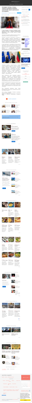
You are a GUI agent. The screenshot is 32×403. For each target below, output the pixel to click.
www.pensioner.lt (23, 390)
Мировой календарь (15, 345)
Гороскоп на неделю (25, 58)
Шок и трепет (4, 280)
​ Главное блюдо (10, 260)
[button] (3, 307)
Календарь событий (5, 345)
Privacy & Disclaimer (15, 399)
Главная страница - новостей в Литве (14, 4)
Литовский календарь (6, 345)
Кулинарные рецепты (4, 203)
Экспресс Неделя (4, 202)
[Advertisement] (16, 146)
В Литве (22, 4)
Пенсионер (5, 172)
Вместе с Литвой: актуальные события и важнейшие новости (5, 179)
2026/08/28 (13, 123)
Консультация (4, 125)
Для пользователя (25, 74)
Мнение (13, 380)
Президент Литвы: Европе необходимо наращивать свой (8, 106)
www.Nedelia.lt (15, 1)
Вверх (28, 391)
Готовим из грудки (5, 260)
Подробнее (13, 141)
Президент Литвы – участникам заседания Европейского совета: (17, 107)
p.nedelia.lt (27, 390)
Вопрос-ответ (18, 380)
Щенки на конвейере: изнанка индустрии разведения (17, 282)
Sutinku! (25, 400)
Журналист (4, 126)
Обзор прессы (5, 383)
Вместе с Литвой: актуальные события (6, 173)
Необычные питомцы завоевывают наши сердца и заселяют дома (17, 293)
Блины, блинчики (17, 225)
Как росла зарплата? (14, 126)
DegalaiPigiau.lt (23, 391)
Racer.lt (26, 391)
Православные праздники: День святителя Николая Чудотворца (15, 352)
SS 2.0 (8, 400)
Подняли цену (13, 134)
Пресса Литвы (14, 383)
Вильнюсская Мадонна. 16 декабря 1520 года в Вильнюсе (8, 363)
